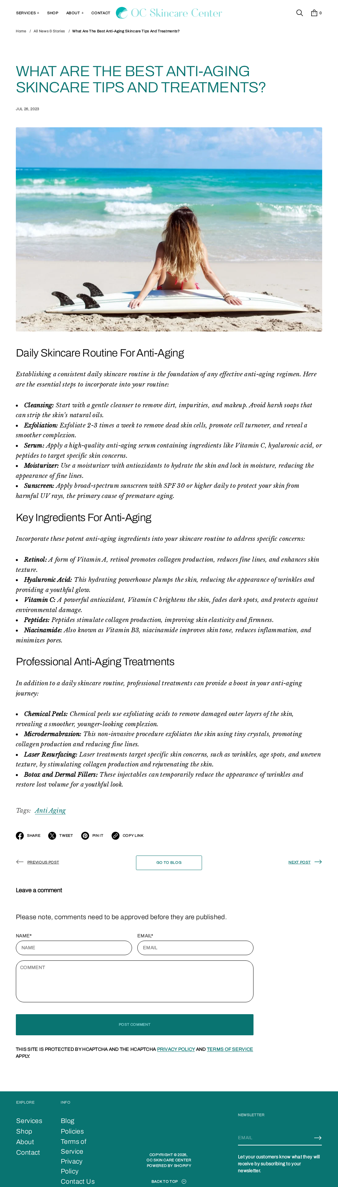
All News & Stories (49, 31)
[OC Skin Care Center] (169, 13)
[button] (299, 13)
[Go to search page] (299, 13)
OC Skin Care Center (169, 1160)
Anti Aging (50, 810)
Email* (145, 935)
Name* (24, 935)
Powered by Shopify (169, 1166)
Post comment (135, 1024)
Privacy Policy (176, 1049)
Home (21, 31)
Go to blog (169, 862)
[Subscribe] (318, 1138)
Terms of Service (230, 1049)
